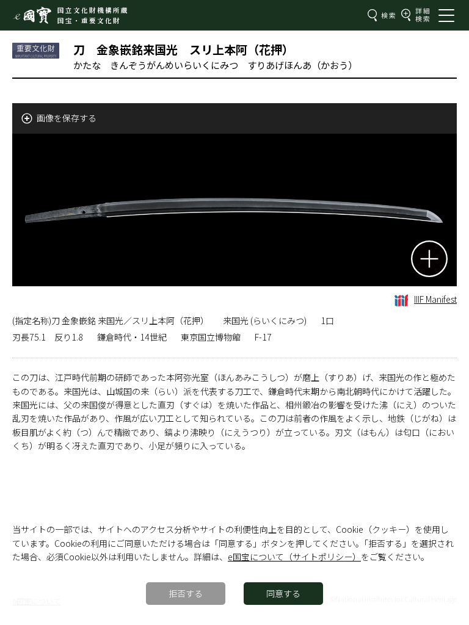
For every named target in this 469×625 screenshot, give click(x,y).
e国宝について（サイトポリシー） (294, 557)
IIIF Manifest (435, 299)
